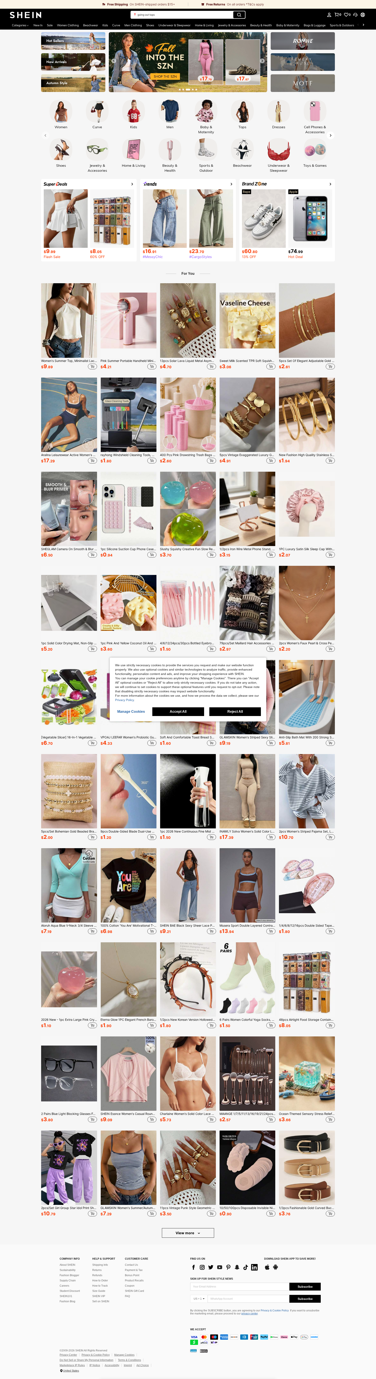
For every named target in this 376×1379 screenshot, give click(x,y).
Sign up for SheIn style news (211, 1278)
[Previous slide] (113, 60)
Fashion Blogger (69, 1275)
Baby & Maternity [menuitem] (287, 25)
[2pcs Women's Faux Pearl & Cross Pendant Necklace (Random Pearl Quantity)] (307, 603)
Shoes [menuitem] (150, 25)
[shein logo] (25, 15)
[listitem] (69, 326)
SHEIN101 (66, 1296)
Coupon (129, 1285)
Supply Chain (68, 1280)
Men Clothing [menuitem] (133, 25)
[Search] (239, 14)
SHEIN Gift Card (134, 1290)
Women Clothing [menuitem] (68, 25)
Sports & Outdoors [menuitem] (342, 25)
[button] (355, 14)
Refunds (97, 1275)
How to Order (100, 1280)
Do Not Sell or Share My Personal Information (86, 1360)
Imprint (128, 1365)
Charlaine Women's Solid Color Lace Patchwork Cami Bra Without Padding (188, 1114)
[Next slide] (262, 60)
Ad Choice (142, 1365)
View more (185, 1233)
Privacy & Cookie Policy (275, 1310)
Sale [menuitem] (50, 25)
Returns (97, 1270)
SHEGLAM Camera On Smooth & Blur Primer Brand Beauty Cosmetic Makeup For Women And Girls (69, 549)
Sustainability (68, 1270)
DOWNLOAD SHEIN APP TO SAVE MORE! (290, 1258)
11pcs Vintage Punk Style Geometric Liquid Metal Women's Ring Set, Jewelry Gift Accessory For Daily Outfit (188, 1208)
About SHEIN (67, 1264)
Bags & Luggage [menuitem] (315, 25)
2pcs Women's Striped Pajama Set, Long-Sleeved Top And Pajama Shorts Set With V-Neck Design (307, 831)
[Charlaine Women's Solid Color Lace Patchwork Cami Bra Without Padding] (188, 1073)
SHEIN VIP (98, 1296)
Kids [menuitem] (105, 25)
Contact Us (131, 1264)
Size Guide (98, 1290)
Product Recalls (134, 1280)
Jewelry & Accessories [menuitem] (232, 25)
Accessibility (112, 1365)
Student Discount (70, 1290)
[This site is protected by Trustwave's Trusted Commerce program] (193, 1350)
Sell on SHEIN (100, 1301)
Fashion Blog (67, 1301)
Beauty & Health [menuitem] (261, 25)
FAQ (127, 1296)
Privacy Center (68, 1354)
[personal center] (329, 14)
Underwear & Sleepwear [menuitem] (174, 25)
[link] (94, 4)
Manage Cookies (124, 1354)
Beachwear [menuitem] (90, 25)
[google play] (275, 1269)
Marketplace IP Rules (72, 1365)
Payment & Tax (134, 1270)
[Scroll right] (363, 25)
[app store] (267, 1269)
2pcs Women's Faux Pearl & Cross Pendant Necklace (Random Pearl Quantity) (307, 643)
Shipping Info (100, 1264)
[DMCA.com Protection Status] (204, 1350)
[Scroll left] (358, 25)
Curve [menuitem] (116, 25)
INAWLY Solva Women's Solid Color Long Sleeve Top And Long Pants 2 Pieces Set (247, 831)
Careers (64, 1285)
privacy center (249, 1313)
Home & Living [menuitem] (204, 25)
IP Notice (94, 1365)
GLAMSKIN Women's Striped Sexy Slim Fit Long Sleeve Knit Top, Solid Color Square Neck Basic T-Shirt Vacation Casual (247, 737)
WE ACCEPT (198, 1329)
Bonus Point (132, 1275)
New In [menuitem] (38, 25)
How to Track (100, 1285)
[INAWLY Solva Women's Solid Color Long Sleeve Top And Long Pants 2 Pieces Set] (247, 791)
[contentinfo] (255, 1339)
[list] (225, 1267)
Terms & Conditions (129, 1360)
